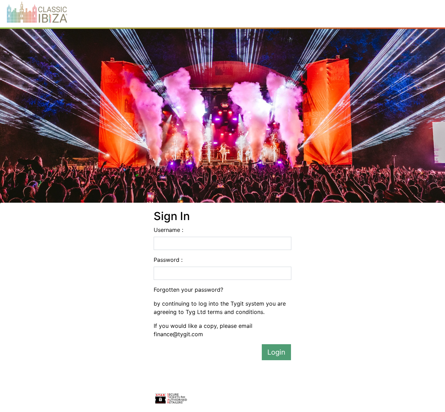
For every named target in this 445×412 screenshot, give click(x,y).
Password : (168, 259)
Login (276, 352)
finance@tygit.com (178, 334)
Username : (168, 229)
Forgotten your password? (188, 289)
